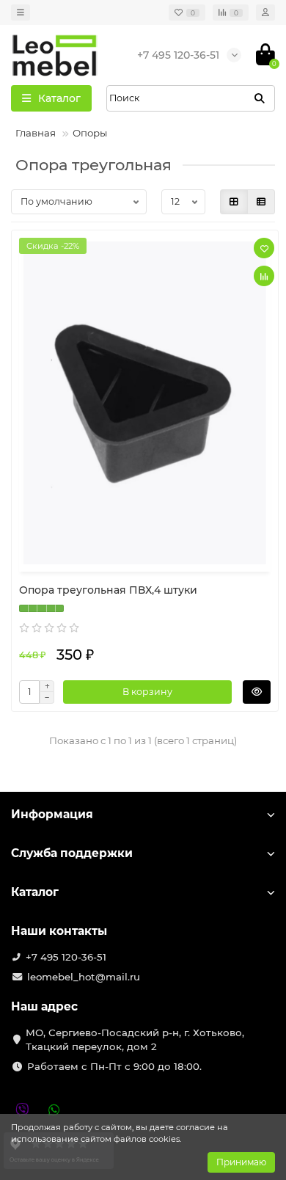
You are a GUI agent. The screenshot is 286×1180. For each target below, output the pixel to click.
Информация (52, 814)
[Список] (261, 201)
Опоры (90, 133)
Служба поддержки (72, 853)
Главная (35, 133)
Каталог (35, 892)
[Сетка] (234, 201)
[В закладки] (264, 248)
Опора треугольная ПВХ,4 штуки (108, 590)
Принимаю (241, 1162)
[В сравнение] (264, 276)
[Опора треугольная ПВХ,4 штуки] (145, 402)
